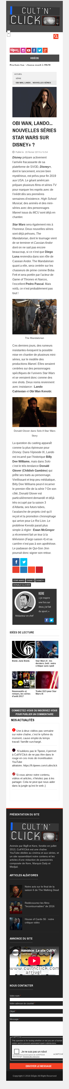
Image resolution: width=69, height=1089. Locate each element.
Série (18, 78)
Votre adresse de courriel (22, 1003)
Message (15, 1019)
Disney (30, 580)
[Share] (15, 562)
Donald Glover (21, 585)
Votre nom (15, 996)
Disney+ (40, 580)
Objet (13, 1011)
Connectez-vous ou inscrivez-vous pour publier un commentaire (34, 712)
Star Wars (18, 580)
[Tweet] (23, 562)
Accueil (18, 74)
